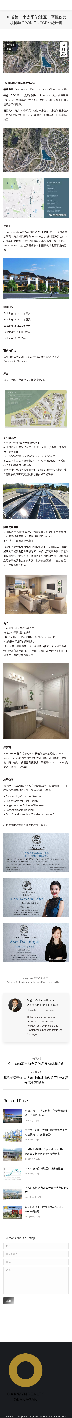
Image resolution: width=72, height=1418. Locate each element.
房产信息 (11, 44)
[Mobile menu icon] (65, 5)
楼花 (9, 49)
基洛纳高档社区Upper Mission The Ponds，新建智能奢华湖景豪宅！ (44, 1151)
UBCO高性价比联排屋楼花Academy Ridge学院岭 (45, 1209)
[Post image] (12, 1116)
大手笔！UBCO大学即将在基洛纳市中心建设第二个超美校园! (46, 1132)
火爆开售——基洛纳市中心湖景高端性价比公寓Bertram (46, 1113)
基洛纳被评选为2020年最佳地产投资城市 (46, 1190)
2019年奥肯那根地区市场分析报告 (44, 1168)
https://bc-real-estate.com (40, 1010)
